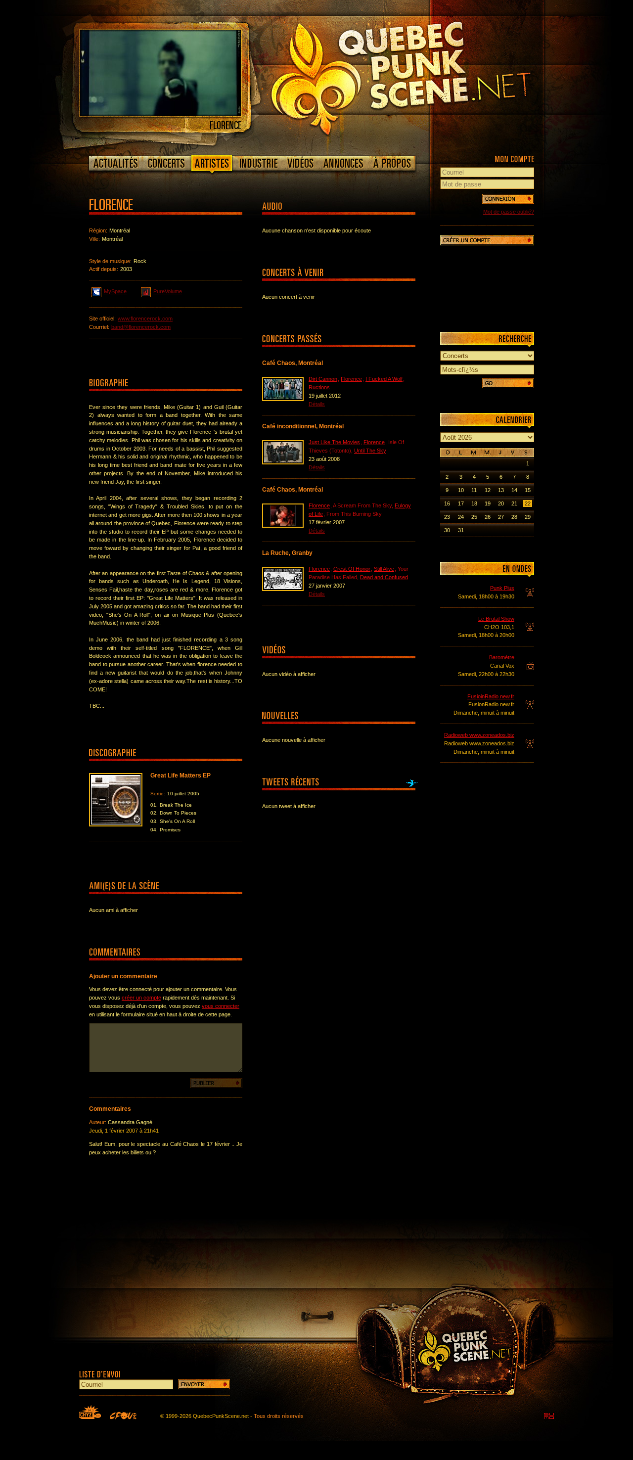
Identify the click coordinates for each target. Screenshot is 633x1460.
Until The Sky (370, 451)
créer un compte (141, 998)
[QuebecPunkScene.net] (421, 76)
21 (514, 503)
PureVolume (167, 291)
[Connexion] (508, 199)
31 (461, 530)
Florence (351, 379)
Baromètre (501, 657)
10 (461, 490)
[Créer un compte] (487, 240)
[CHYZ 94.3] (90, 1412)
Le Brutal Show (496, 619)
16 (447, 503)
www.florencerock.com (145, 318)
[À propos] (391, 163)
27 (501, 517)
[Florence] (160, 114)
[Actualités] (116, 163)
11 (474, 490)
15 (528, 490)
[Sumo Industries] (549, 1416)
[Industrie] (258, 163)
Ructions (319, 387)
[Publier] (216, 1083)
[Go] (508, 383)
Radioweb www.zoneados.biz (479, 735)
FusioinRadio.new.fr (490, 696)
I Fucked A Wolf (384, 379)
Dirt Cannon (323, 379)
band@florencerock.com (141, 327)
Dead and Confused (384, 577)
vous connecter (220, 1006)
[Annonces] (343, 163)
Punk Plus (502, 588)
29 (528, 517)
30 (447, 530)
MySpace (115, 291)
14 (514, 490)
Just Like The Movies (334, 442)
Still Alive (384, 569)
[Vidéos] (300, 163)
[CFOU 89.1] (123, 1415)
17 (461, 503)
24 (461, 517)
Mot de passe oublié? (508, 212)
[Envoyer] (204, 1384)
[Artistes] (211, 165)
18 (474, 503)
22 (528, 503)
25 (474, 517)
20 (501, 503)
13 (501, 490)
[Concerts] (166, 163)
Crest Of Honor (351, 569)
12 (488, 490)
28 (514, 517)
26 (488, 517)
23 (447, 517)
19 (488, 503)
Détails (317, 404)
